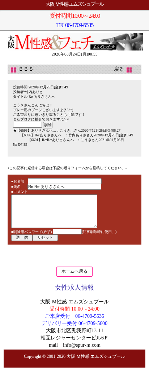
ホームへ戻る (74, 271)
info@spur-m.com (82, 345)
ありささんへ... (43, 130)
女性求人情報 (74, 287)
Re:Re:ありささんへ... (59, 140)
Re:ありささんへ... (50, 135)
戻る (124, 69)
